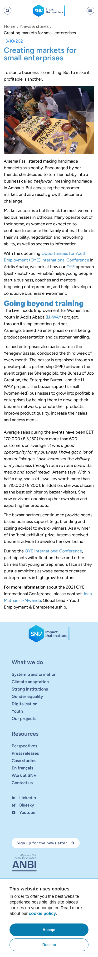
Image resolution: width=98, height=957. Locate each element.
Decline (49, 945)
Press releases (25, 753)
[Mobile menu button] (90, 10)
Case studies (24, 760)
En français (22, 768)
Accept (49, 930)
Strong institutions (30, 689)
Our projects (24, 718)
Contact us (22, 782)
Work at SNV (24, 775)
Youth (17, 711)
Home (9, 26)
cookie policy (42, 913)
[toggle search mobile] (7, 10)
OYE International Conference (53, 551)
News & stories (34, 26)
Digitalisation (24, 703)
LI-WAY (54, 317)
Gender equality (27, 696)
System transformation (34, 674)
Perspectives (24, 746)
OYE (70, 266)
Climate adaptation (30, 681)
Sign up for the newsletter (42, 843)
